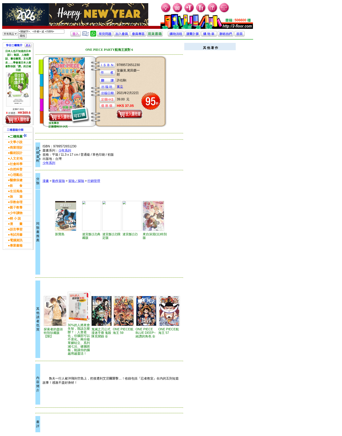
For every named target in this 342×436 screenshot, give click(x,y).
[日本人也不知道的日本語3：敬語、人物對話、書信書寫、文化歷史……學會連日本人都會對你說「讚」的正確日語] (18, 89)
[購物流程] (176, 35)
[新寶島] (68, 216)
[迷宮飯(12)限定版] (111, 216)
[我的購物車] (177, 12)
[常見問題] (212, 12)
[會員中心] (201, 12)
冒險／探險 (76, 181)
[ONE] (123, 311)
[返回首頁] (239, 35)
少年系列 (64, 150)
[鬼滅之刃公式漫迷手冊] (101, 311)
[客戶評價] (85, 35)
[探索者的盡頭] (55, 311)
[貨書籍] (155, 35)
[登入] (75, 35)
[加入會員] (189, 12)
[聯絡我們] (226, 35)
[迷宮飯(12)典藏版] (91, 216)
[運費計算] (192, 35)
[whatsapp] (93, 35)
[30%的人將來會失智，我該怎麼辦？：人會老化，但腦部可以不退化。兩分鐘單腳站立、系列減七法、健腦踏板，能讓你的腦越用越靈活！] (79, 307)
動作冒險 (58, 181)
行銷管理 (93, 181)
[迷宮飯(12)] (132, 216)
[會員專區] (138, 35)
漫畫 (46, 181)
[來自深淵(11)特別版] (156, 216)
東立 (120, 86)
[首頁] (224, 12)
